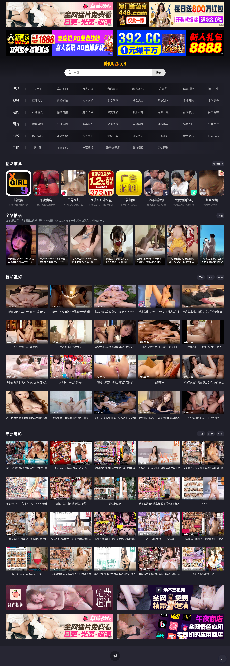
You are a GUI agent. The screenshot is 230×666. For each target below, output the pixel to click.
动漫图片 (112, 124)
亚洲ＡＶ (37, 100)
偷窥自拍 (37, 124)
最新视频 (14, 277)
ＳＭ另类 (213, 100)
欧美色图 (87, 124)
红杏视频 (138, 147)
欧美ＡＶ (87, 100)
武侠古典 (112, 136)
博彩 (16, 88)
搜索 (158, 72)
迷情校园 (138, 136)
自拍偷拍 (62, 100)
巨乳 (210, 277)
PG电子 (37, 89)
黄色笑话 (188, 136)
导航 (16, 147)
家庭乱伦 (62, 136)
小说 (16, 136)
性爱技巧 (213, 136)
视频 (16, 100)
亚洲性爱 (37, 112)
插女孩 (37, 147)
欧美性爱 (112, 112)
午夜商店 (62, 147)
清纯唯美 (163, 124)
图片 (16, 124)
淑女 (210, 433)
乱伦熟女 (188, 112)
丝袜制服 (163, 100)
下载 (220, 215)
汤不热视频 (113, 147)
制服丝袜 (138, 112)
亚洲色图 (62, 124)
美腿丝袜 (138, 124)
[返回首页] (223, 659)
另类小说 (163, 136)
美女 (201, 277)
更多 (220, 277)
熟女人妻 (138, 100)
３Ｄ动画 (112, 100)
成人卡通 (87, 112)
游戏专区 (112, 89)
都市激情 (37, 136)
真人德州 (62, 89)
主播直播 (188, 100)
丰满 (201, 433)
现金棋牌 (188, 89)
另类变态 (213, 112)
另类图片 (213, 124)
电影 (16, 112)
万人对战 (87, 89)
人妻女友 (87, 136)
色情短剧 (163, 147)
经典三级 (163, 112)
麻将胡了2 (138, 89)
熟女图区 (188, 124)
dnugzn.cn (115, 64)
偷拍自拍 (62, 112)
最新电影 (14, 433)
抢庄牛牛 (213, 89)
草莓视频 (87, 147)
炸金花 (163, 89)
